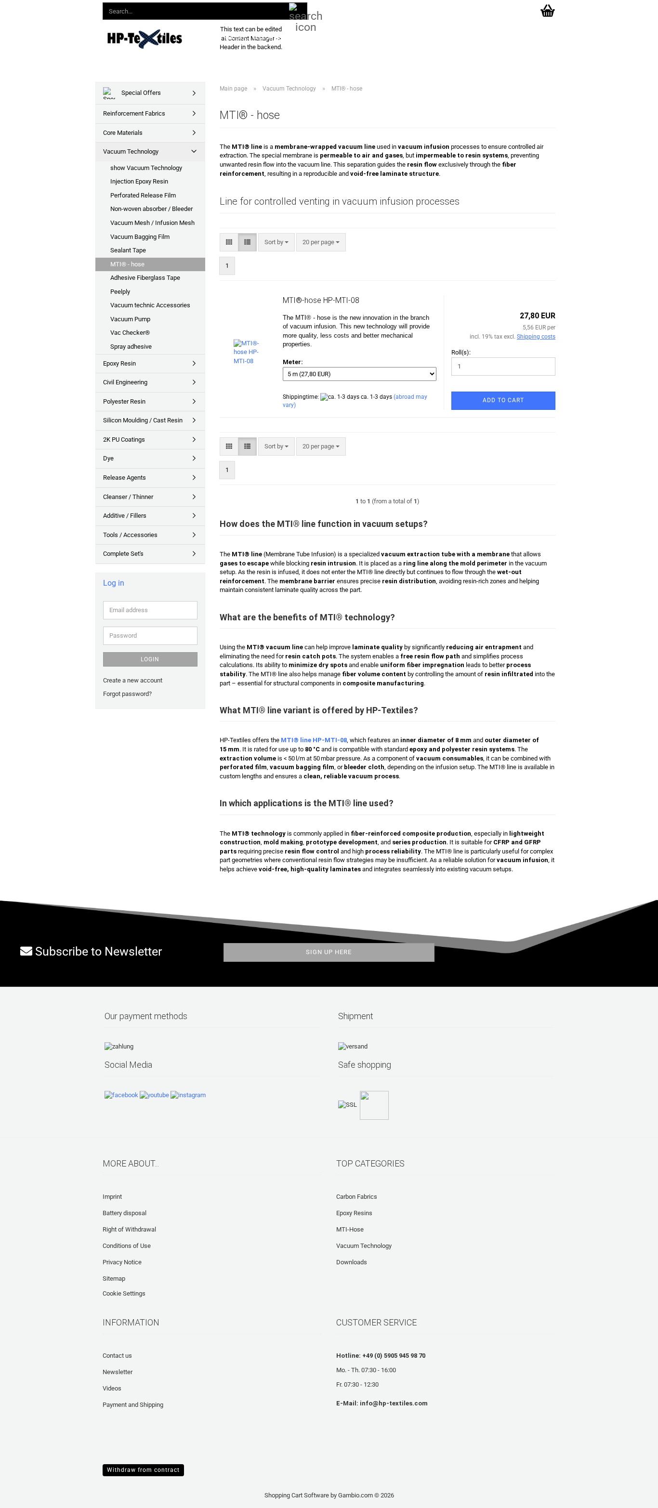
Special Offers (140, 92)
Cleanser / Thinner (128, 496)
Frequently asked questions (412, 37)
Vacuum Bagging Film (140, 236)
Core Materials (123, 132)
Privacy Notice (122, 1262)
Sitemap (114, 1278)
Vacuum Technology (130, 151)
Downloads (337, 37)
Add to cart (503, 400)
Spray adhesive (131, 346)
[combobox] (276, 242)
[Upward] (26, 1493)
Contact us (117, 1355)
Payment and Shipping (133, 1404)
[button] (376, 9)
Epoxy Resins (354, 1213)
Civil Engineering (125, 382)
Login (150, 659)
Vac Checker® (130, 332)
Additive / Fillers (124, 515)
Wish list (453, 9)
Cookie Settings (124, 1293)
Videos (112, 1388)
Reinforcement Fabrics (134, 113)
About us (482, 37)
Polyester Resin (124, 401)
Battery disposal (124, 1213)
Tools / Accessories (130, 534)
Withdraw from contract (143, 1470)
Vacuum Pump (130, 319)
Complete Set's (123, 553)
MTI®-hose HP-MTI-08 (321, 300)
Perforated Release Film (143, 195)
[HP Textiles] (154, 38)
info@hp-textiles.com (394, 1403)
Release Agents (124, 477)
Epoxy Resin (119, 363)
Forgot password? (127, 693)
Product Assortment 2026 (266, 37)
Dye (108, 458)
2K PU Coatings (124, 439)
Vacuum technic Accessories (150, 305)
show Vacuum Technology (146, 167)
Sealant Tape (128, 250)
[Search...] (298, 11)
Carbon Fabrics (356, 1196)
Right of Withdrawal (129, 1229)
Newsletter (117, 1372)
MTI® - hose (127, 264)
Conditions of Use (127, 1245)
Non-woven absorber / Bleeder (151, 208)
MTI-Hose (350, 1229)
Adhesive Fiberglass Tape (145, 277)
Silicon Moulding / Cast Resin (143, 420)
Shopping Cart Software (296, 1495)
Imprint (112, 1196)
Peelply (120, 291)
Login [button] (412, 9)
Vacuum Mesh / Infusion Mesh (152, 222)
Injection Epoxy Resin (139, 181)
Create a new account (132, 680)
